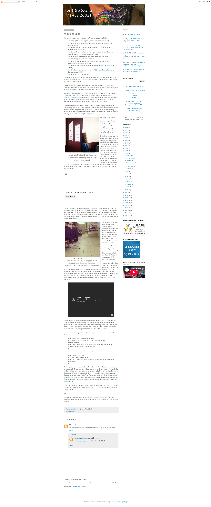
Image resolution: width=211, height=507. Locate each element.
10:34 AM (98, 438)
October (129, 160)
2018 (126, 143)
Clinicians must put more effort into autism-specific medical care (133, 40)
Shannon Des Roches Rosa (83, 438)
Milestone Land (131, 163)
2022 (126, 133)
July (128, 171)
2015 (126, 151)
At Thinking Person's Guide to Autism (134, 90)
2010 (126, 197)
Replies (73, 434)
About (134, 94)
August (129, 169)
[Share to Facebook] (89, 409)
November (130, 158)
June (128, 174)
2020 (126, 138)
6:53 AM (74, 425)
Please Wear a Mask (133, 34)
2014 (126, 153)
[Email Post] (79, 409)
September (130, 166)
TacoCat (106, 43)
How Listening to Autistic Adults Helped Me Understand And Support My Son (134, 64)
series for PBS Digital (95, 70)
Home (91, 483)
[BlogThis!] (85, 409)
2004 (126, 213)
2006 (126, 208)
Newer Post (68, 483)
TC (70, 425)
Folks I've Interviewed (134, 103)
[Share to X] (87, 409)
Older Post (115, 483)
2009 (126, 200)
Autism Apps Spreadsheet (134, 108)
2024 (126, 130)
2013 (126, 190)
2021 (126, 135)
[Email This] (83, 409)
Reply (71, 430)
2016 (126, 148)
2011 (126, 195)
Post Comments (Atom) (79, 486)
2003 (126, 215)
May (128, 176)
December (130, 155)
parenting (71, 411)
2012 (126, 192)
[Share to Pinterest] (92, 409)
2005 (126, 210)
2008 (126, 203)
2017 (126, 145)
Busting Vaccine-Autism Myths (134, 105)
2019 (126, 140)
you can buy (105, 65)
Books (134, 97)
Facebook (134, 96)
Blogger (125, 502)
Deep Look (71, 95)
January (129, 186)
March (129, 181)
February (129, 184)
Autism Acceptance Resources (134, 101)
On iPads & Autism (134, 110)
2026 (126, 127)
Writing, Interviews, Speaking (134, 86)
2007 (126, 205)
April (128, 179)
